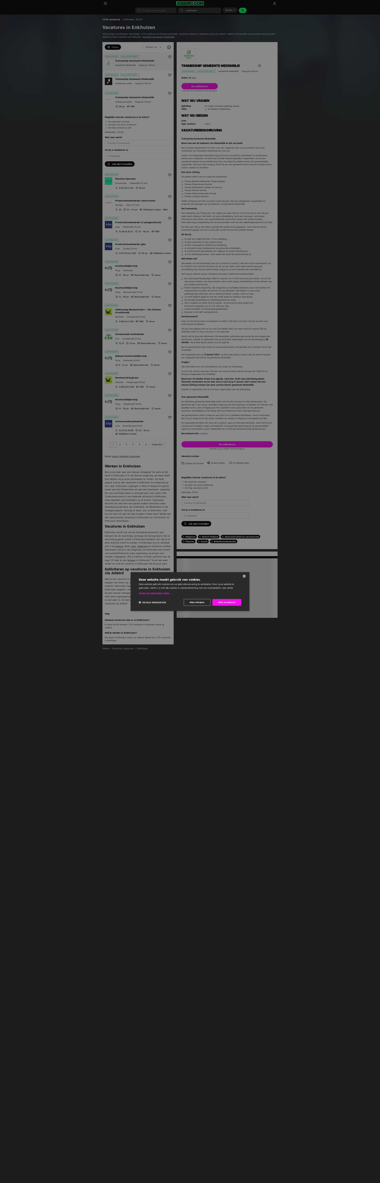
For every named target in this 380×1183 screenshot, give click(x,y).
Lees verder (227, 588)
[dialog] (190, 591)
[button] (190, 593)
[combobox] (244, 576)
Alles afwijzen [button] (197, 602)
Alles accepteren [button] (227, 602)
